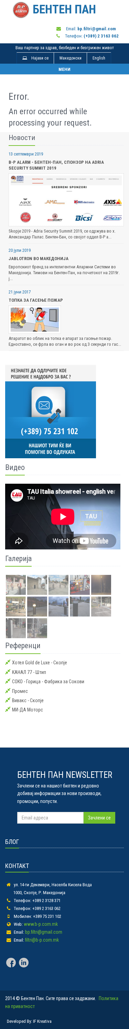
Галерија (18, 558)
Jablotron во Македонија (38, 258)
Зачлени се (99, 818)
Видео (15, 467)
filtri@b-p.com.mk (42, 940)
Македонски (71, 58)
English (99, 58)
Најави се (38, 58)
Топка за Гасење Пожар (36, 300)
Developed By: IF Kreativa (29, 1021)
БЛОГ (12, 841)
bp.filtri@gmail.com (43, 932)
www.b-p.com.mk (41, 924)
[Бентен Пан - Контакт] (62, 411)
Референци (23, 645)
